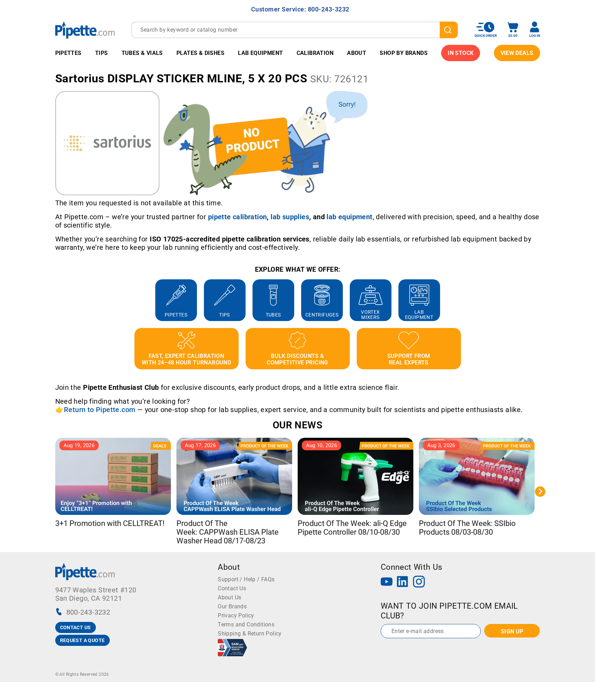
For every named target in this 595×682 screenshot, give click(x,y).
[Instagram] (419, 582)
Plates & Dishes (200, 53)
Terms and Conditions (246, 624)
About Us (229, 597)
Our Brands (232, 606)
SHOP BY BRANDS (404, 53)
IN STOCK (460, 53)
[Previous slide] (55, 300)
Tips (101, 53)
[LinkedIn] (402, 582)
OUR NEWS (297, 425)
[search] (449, 30)
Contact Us (232, 588)
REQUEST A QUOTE (82, 640)
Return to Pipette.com (99, 409)
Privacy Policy (236, 615)
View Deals (517, 53)
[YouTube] (386, 582)
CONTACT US (75, 627)
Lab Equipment (260, 53)
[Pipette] (85, 30)
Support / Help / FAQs (246, 579)
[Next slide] (540, 300)
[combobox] (294, 30)
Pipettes (68, 53)
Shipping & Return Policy (250, 633)
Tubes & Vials (142, 53)
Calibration (315, 53)
